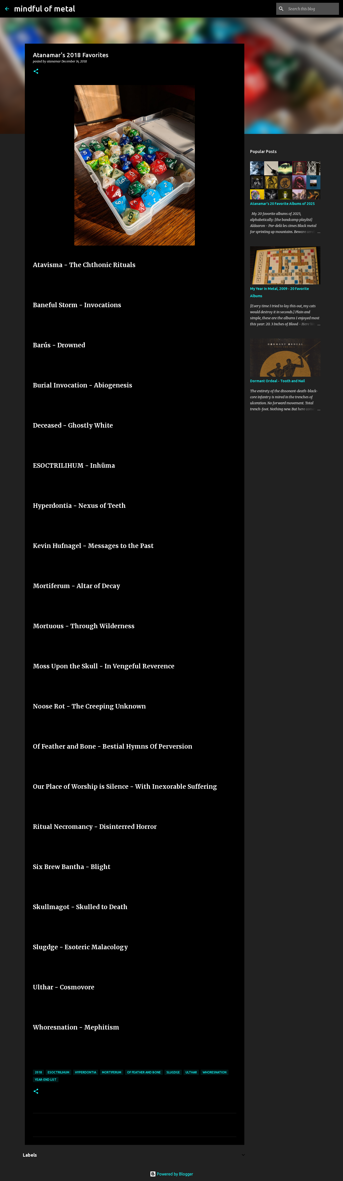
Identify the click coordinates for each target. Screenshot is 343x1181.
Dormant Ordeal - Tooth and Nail (277, 381)
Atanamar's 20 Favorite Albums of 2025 (282, 204)
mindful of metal (44, 8)
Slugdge (173, 1072)
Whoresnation (214, 1072)
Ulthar (191, 1072)
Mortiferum (111, 1072)
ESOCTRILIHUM (58, 1072)
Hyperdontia (85, 1072)
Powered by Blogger (174, 1174)
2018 (38, 1072)
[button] (36, 71)
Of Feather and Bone (144, 1072)
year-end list (45, 1079)
